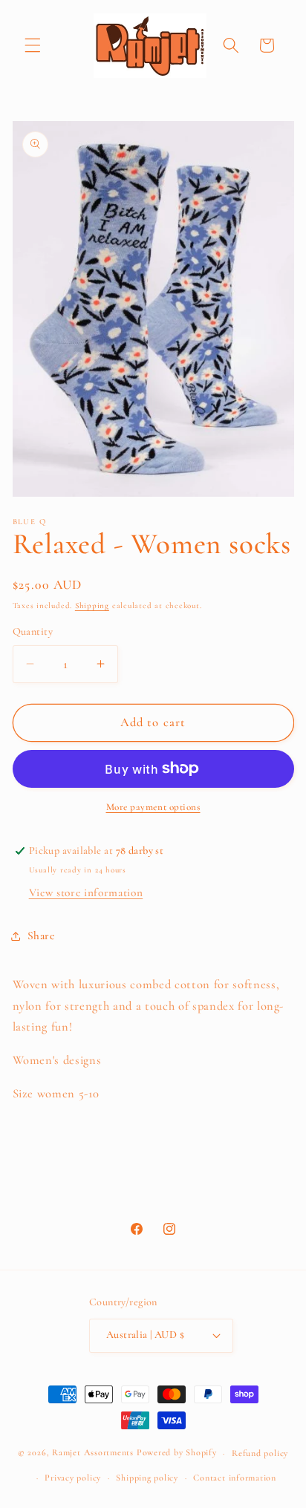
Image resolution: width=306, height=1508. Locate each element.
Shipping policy (147, 1477)
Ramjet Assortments (93, 1453)
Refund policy (260, 1453)
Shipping (92, 605)
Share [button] (41, 935)
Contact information (234, 1477)
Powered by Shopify (177, 1453)
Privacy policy (73, 1477)
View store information (86, 892)
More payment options (153, 807)
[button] (33, 45)
